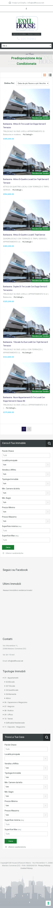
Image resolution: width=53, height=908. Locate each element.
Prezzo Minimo (8, 507)
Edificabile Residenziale (15, 723)
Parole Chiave (8, 451)
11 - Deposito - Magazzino (14, 727)
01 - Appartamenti (11, 678)
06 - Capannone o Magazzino (15, 702)
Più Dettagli (27, 134)
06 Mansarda (11, 694)
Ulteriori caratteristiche (14, 553)
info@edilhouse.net (36, 2)
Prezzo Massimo (9, 517)
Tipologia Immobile (10, 479)
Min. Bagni (6, 498)
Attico (8, 698)
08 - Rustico (9, 710)
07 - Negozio (9, 706)
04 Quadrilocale (12, 690)
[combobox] (26, 464)
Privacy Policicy (44, 866)
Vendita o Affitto (9, 470)
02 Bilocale (10, 682)
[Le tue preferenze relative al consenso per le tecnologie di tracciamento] (48, 903)
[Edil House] (26, 23)
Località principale (9, 460)
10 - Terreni (8, 719)
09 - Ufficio (8, 715)
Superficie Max (10, 536)
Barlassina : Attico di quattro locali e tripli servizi (24, 235)
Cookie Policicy (26, 868)
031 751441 (28, 38)
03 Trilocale (10, 686)
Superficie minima (11, 526)
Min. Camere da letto (11, 489)
